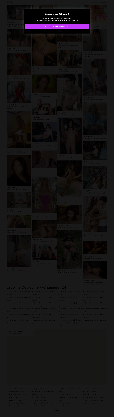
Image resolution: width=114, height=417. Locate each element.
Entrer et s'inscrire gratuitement (57, 26)
